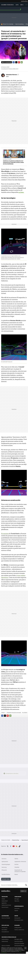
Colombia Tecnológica (7, 4)
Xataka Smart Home (6, 905)
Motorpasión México (19, 945)
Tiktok (19, 846)
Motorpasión (17, 918)
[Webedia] (24, 1)
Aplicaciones (5, 861)
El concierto (5, 533)
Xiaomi (16, 874)
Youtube (13, 846)
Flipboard (19, 62)
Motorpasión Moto (18, 920)
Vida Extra (16, 901)
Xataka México (5, 939)
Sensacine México (18, 941)
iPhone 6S (4, 870)
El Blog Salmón (17, 927)
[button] (12, 74)
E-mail (22, 62)
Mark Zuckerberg (19, 24)
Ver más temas (6, 879)
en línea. (21, 192)
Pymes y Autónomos (19, 929)
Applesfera (4, 903)
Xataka (3, 899)
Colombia (16, 867)
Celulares (4, 858)
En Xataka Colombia (7, 159)
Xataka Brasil (5, 941)
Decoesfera (4, 929)
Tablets (16, 858)
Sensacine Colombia (19, 943)
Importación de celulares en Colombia (20, 870)
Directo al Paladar (6, 918)
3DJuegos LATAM (18, 939)
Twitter (16, 62)
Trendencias (4, 927)
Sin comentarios (7, 62)
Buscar (26, 885)
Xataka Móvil (5, 901)
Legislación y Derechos (20, 861)
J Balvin (25, 712)
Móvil (22, 4)
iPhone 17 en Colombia (8, 24)
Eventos (16, 864)
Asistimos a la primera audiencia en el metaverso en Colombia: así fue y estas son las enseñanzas (13, 162)
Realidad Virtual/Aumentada (14, 712)
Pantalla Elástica (6, 874)
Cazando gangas (6, 864)
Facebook (14, 62)
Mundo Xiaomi (5, 907)
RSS (16, 846)
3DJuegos (16, 899)
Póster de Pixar (15, 840)
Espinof (16, 910)
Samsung (4, 867)
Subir (22, 891)
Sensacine (16, 908)
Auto (17, 4)
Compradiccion (5, 931)
